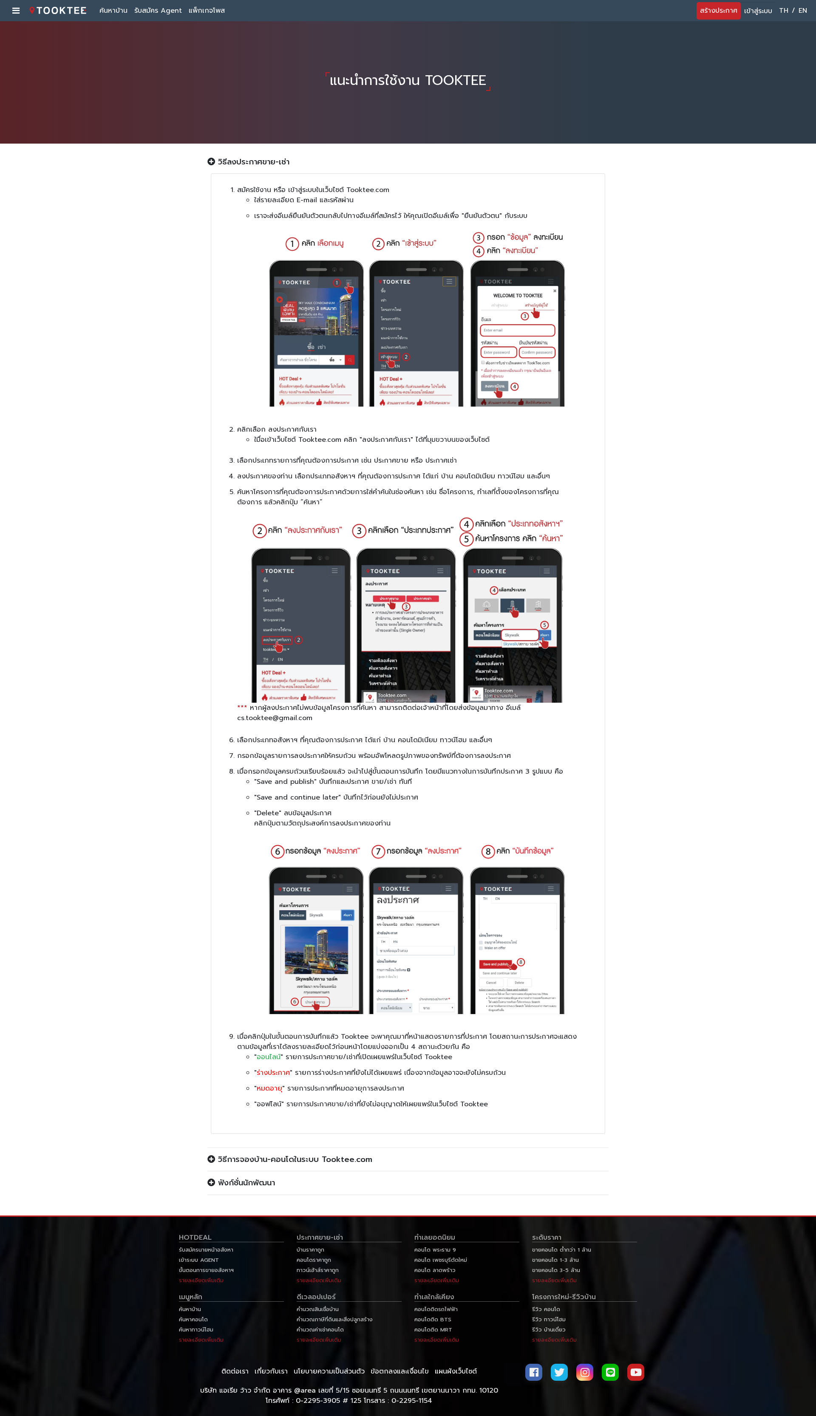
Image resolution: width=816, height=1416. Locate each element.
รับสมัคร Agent (158, 11)
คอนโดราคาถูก (314, 1260)
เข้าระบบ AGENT (199, 1260)
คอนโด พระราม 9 (435, 1250)
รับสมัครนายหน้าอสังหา (206, 1250)
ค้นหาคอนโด (193, 1319)
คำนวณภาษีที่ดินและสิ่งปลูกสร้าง (335, 1319)
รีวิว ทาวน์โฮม (549, 1319)
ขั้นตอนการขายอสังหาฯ (206, 1270)
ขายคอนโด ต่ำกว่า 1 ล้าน (561, 1250)
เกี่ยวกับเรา (271, 1371)
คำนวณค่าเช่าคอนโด (320, 1330)
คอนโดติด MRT (433, 1330)
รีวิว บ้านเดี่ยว (549, 1330)
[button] (408, 162)
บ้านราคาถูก (310, 1250)
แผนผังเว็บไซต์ (456, 1371)
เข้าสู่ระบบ (758, 11)
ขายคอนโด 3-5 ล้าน (556, 1270)
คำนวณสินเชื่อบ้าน (318, 1309)
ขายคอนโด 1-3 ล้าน (555, 1260)
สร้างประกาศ (718, 11)
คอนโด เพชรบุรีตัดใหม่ (440, 1260)
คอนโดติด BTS (432, 1319)
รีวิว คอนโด (546, 1309)
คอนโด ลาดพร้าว (435, 1270)
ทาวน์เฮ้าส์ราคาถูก (318, 1270)
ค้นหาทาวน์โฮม (196, 1330)
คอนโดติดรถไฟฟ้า (436, 1309)
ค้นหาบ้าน (113, 11)
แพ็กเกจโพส (207, 11)
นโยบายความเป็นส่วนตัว (329, 1371)
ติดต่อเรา (235, 1371)
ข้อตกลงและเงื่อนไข (400, 1371)
